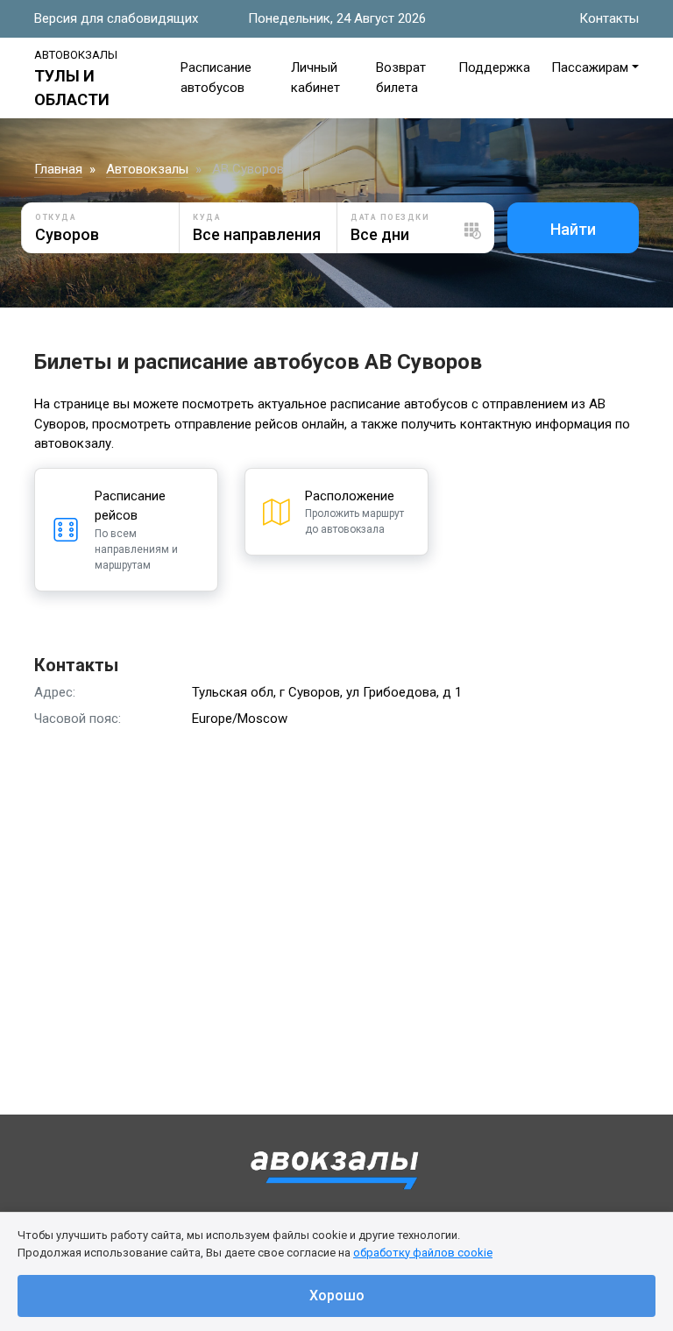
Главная (58, 169)
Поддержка (494, 67)
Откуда (55, 217)
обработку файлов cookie (422, 1252)
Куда (207, 217)
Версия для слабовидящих (116, 18)
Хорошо (337, 1295)
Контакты (609, 18)
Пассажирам (589, 67)
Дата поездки (390, 217)
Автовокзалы (147, 169)
